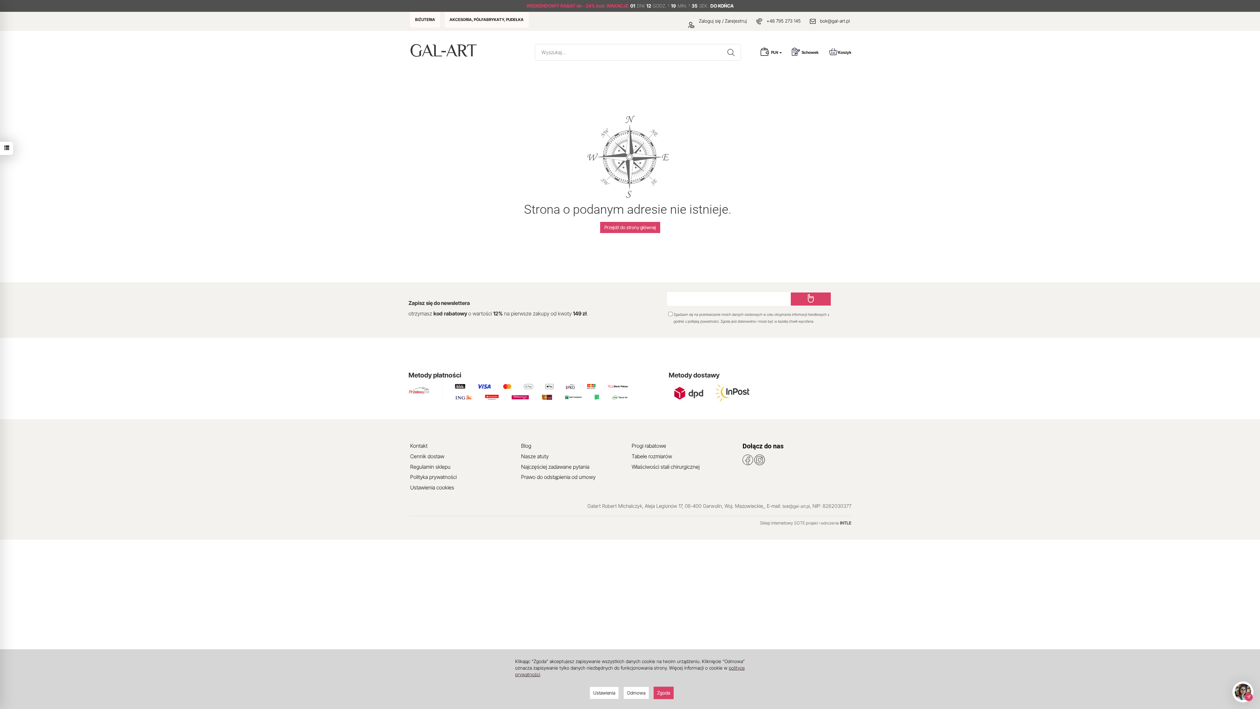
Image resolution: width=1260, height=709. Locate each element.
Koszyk (844, 52)
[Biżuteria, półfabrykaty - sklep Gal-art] (445, 50)
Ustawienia (604, 693)
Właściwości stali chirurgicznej (666, 466)
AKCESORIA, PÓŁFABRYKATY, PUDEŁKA (487, 19)
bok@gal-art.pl (835, 21)
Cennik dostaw (427, 456)
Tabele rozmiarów (652, 456)
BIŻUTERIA (425, 19)
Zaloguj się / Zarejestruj (722, 21)
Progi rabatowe (649, 445)
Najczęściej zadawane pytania (555, 466)
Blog (526, 445)
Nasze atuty (535, 456)
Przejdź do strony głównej (630, 227)
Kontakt (419, 445)
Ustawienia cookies (432, 487)
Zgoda (663, 693)
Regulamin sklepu (430, 466)
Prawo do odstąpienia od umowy (558, 477)
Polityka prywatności (433, 477)
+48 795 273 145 (783, 21)
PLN (775, 52)
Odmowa (636, 693)
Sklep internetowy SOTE (782, 523)
